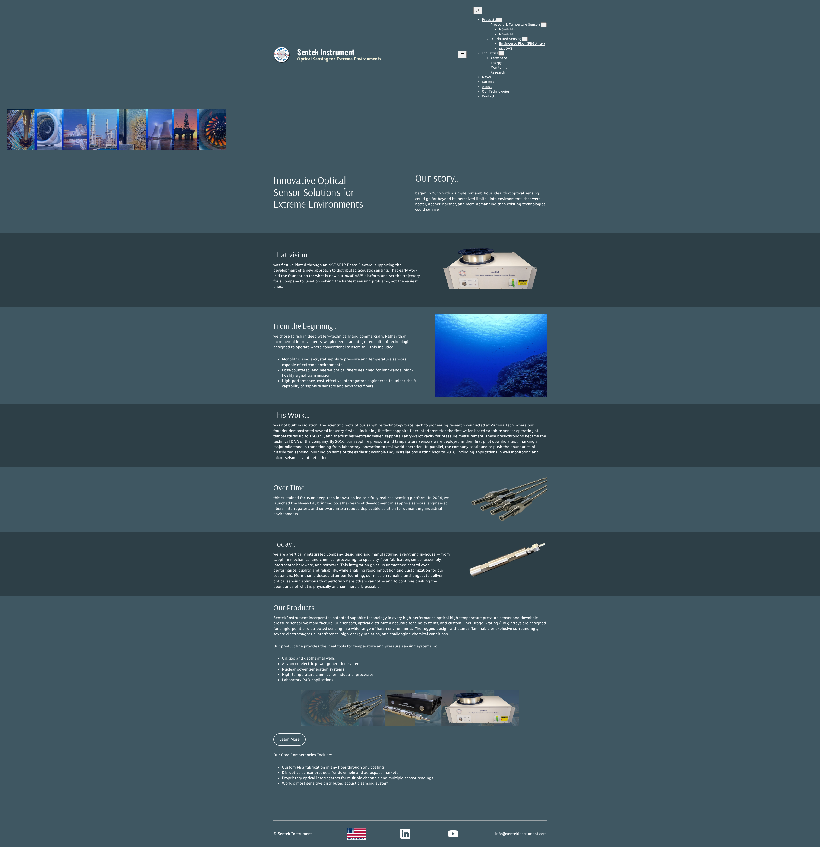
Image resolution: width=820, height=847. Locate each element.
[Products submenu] (499, 20)
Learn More (289, 739)
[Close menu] (477, 10)
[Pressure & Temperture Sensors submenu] (544, 24)
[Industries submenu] (501, 53)
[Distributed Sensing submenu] (525, 39)
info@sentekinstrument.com (521, 833)
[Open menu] (462, 54)
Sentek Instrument (326, 51)
